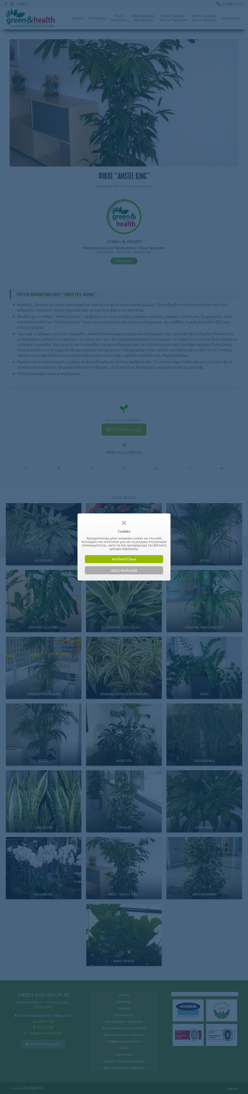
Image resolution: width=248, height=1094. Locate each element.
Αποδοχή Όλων (124, 559)
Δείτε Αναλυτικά (124, 570)
